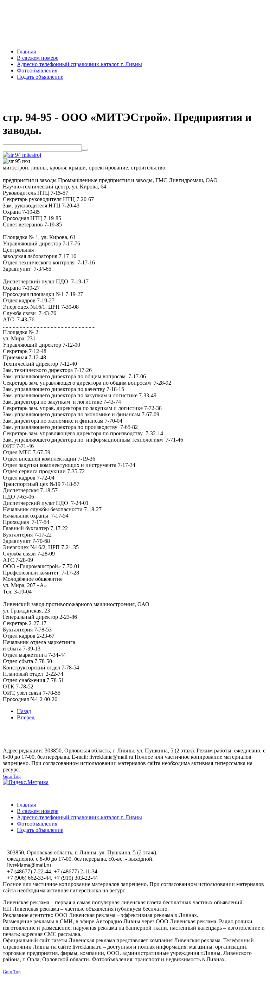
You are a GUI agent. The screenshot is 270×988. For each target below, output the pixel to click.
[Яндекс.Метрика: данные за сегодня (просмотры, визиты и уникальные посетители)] (26, 782)
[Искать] (85, 150)
